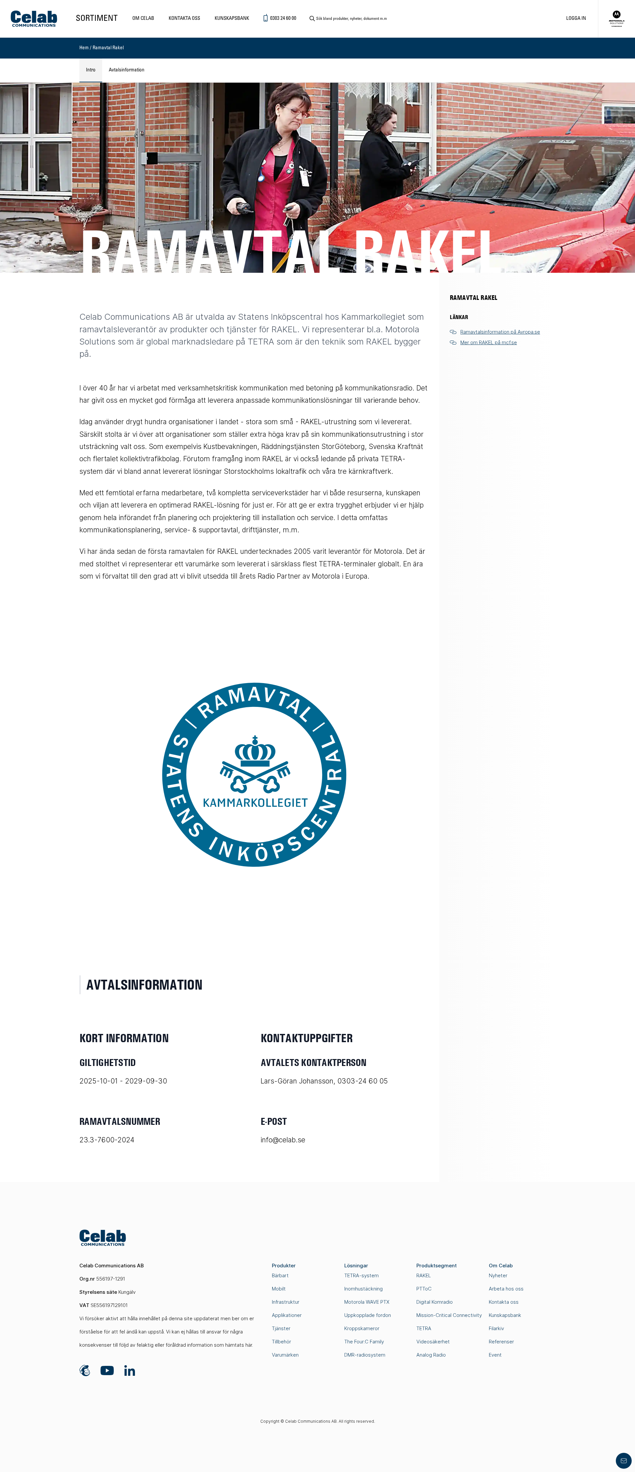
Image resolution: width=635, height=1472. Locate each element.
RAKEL (423, 1275)
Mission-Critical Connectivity (449, 1315)
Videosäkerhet (433, 1341)
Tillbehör (281, 1341)
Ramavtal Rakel (108, 48)
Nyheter (498, 1275)
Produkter (284, 1265)
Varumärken (285, 1355)
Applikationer (287, 1315)
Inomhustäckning (363, 1289)
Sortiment (97, 18)
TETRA (423, 1328)
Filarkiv (496, 1328)
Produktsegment (436, 1265)
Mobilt (279, 1289)
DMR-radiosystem (364, 1355)
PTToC (424, 1289)
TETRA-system (361, 1275)
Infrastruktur (285, 1302)
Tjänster (281, 1328)
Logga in (576, 18)
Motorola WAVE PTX (366, 1302)
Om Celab (143, 18)
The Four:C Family (364, 1341)
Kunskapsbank (232, 18)
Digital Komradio (434, 1302)
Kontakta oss (184, 18)
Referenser (501, 1341)
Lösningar (356, 1265)
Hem (84, 48)
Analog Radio (431, 1355)
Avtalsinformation (127, 70)
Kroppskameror (361, 1328)
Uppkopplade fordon (367, 1315)
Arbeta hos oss (506, 1289)
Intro (91, 70)
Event (495, 1355)
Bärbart (280, 1275)
